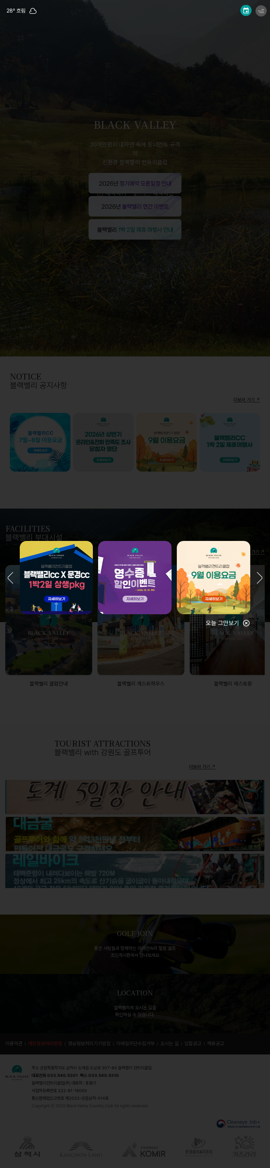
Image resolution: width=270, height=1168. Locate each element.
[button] (10, 578)
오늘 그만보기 (222, 622)
